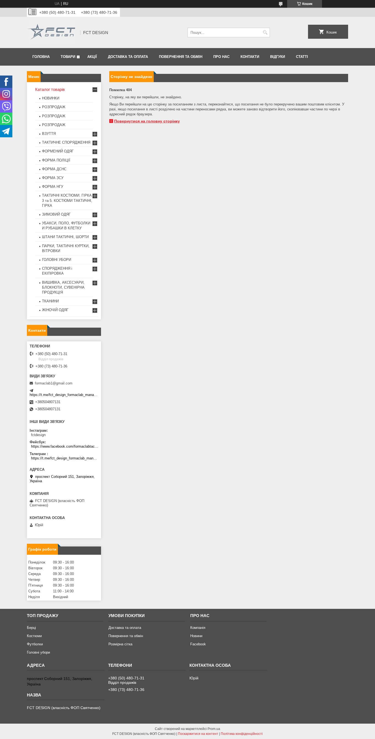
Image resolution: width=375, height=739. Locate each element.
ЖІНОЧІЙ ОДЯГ (55, 310)
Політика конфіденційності (242, 734)
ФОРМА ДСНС (54, 169)
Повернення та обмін (180, 57)
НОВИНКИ (50, 98)
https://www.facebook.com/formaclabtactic (64, 446)
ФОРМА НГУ (52, 187)
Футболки (35, 644)
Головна (41, 57)
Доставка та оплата (128, 57)
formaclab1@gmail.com (53, 383)
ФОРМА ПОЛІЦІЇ (56, 160)
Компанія (197, 628)
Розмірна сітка (120, 644)
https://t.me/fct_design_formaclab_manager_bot (68, 395)
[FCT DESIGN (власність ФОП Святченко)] (51, 32)
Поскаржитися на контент (198, 734)
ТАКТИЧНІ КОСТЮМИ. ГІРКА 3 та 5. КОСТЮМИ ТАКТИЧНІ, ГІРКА (67, 200)
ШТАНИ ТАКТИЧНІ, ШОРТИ (65, 237)
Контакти (249, 57)
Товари (68, 57)
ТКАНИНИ (50, 301)
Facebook (198, 644)
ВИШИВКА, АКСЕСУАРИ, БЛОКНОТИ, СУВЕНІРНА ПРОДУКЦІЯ (63, 287)
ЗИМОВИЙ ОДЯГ (56, 214)
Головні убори (38, 652)
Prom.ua (214, 729)
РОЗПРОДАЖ (53, 107)
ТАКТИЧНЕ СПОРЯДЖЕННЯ (66, 142)
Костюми (34, 636)
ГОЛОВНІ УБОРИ (56, 260)
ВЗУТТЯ (49, 134)
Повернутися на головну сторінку (147, 121)
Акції (92, 57)
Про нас (221, 57)
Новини (196, 636)
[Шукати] (265, 32)
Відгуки (277, 57)
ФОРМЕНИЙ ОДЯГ (58, 151)
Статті (302, 57)
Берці (31, 628)
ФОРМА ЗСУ (52, 178)
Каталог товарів (50, 89)
